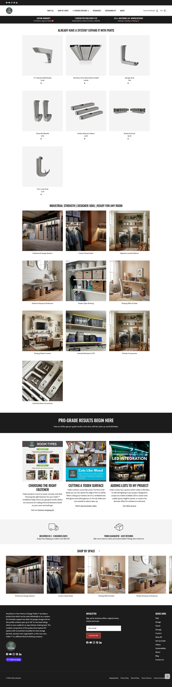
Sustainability (110, 10)
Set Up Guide (160, 641)
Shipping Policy (113, 678)
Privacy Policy (125, 678)
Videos (158, 645)
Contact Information (160, 678)
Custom (158, 633)
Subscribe (93, 635)
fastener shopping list (46, 510)
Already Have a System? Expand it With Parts (86, 30)
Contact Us (159, 660)
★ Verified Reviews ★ (81, 10)
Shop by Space (63, 10)
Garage (158, 622)
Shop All (50, 10)
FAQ (157, 618)
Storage (158, 630)
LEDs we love (131, 506)
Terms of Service (146, 678)
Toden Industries (16, 678)
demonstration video (89, 506)
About (122, 10)
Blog (157, 656)
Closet (157, 626)
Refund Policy (135, 678)
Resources (97, 10)
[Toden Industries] (9, 10)
